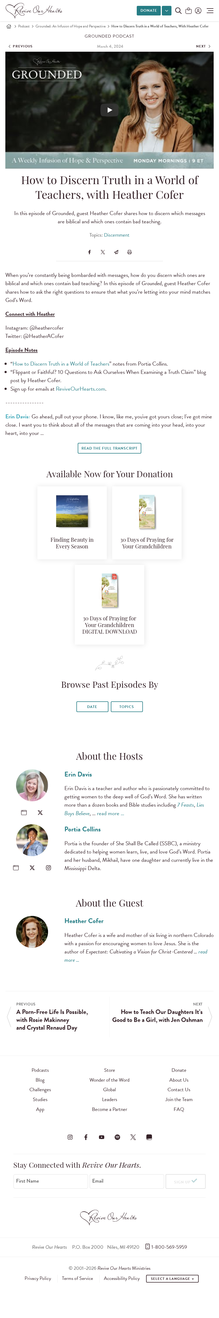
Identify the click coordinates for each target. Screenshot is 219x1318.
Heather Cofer (84, 921)
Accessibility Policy (122, 1278)
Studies (40, 1099)
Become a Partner (109, 1109)
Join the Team (179, 1099)
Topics (126, 707)
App (40, 1109)
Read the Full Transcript (109, 448)
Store (109, 1070)
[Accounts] (197, 10)
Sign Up (182, 1182)
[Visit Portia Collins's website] (16, 868)
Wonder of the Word (109, 1080)
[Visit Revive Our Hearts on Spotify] (117, 1137)
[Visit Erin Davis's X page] (40, 813)
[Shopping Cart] (188, 11)
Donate (148, 10)
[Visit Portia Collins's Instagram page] (48, 868)
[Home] (8, 26)
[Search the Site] (178, 10)
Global (109, 1089)
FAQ (179, 1109)
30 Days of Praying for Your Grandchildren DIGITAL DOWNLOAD (109, 625)
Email (97, 1181)
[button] (208, 10)
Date (92, 707)
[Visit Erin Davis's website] (24, 813)
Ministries (123, 1268)
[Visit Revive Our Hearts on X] (133, 1137)
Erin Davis (78, 774)
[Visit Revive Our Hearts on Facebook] (86, 1137)
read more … (110, 813)
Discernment (117, 235)
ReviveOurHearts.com (80, 389)
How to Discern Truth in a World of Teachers (61, 363)
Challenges (40, 1089)
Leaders (109, 1099)
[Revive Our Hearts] (35, 11)
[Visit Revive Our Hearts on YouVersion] (149, 1137)
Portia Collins (82, 829)
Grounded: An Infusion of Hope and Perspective (70, 26)
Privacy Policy (38, 1278)
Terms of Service (77, 1278)
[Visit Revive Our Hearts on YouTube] (101, 1137)
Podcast (24, 26)
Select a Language (171, 1278)
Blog (40, 1080)
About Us (179, 1080)
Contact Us (178, 1089)
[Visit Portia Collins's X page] (32, 868)
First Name (27, 1181)
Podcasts (40, 1070)
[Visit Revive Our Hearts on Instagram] (70, 1137)
